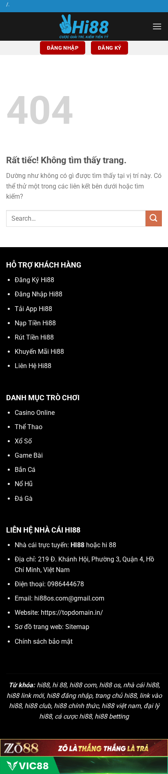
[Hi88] (84, 26)
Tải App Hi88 (33, 309)
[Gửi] (154, 218)
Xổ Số (23, 441)
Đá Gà (24, 498)
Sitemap (77, 627)
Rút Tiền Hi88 (34, 337)
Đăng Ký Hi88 (34, 280)
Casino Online (35, 413)
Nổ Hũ (24, 484)
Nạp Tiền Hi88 (35, 323)
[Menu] (157, 26)
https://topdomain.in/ (72, 612)
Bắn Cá (25, 470)
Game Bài (29, 455)
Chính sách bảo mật (44, 641)
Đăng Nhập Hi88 (38, 294)
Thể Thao (28, 427)
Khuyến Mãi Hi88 (39, 351)
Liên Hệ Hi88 (33, 366)
